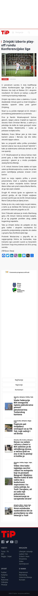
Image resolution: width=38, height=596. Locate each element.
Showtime (23, 559)
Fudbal (5, 79)
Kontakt (22, 580)
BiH (2, 554)
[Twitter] (7, 542)
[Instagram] (16, 542)
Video (21, 561)
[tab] (19, 380)
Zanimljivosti (24, 564)
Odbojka (4, 582)
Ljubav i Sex (23, 554)
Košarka (4, 575)
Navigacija (17, 32)
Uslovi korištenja (25, 577)
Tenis (3, 577)
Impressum (23, 572)
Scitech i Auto (24, 556)
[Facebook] (2, 542)
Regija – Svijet (6, 556)
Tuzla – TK (5, 551)
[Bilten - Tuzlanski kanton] (19, 290)
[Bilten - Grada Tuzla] (19, 285)
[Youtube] (11, 542)
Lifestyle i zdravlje (26, 551)
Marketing (23, 575)
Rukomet (4, 580)
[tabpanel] (19, 457)
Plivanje (4, 585)
